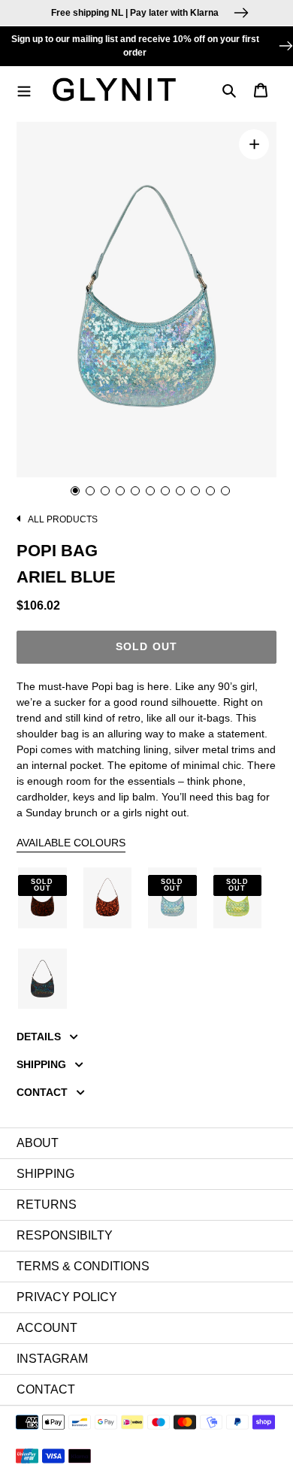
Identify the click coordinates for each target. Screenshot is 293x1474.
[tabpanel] (146, 299)
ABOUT (38, 1143)
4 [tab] (120, 490)
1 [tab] (75, 490)
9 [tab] (195, 490)
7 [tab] (165, 490)
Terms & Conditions (83, 1266)
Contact (46, 1389)
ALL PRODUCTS (62, 519)
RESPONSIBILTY (65, 1235)
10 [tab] (210, 490)
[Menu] (28, 89)
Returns (47, 1204)
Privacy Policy (67, 1297)
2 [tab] (90, 490)
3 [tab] (105, 490)
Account (47, 1327)
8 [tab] (180, 490)
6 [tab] (150, 490)
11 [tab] (225, 490)
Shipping (45, 1173)
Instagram (52, 1358)
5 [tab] (135, 490)
